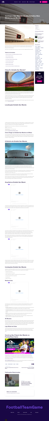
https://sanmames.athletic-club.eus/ (13, 130)
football (36, 54)
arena (36, 46)
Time (38, 66)
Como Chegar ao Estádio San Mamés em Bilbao (11, 59)
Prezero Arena (37, 62)
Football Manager (40, 54)
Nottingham (36, 59)
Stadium (36, 66)
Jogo (35, 55)
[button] (44, 2)
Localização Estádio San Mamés (9, 57)
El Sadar (40, 50)
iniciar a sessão (10, 393)
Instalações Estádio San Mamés (9, 64)
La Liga (38, 55)
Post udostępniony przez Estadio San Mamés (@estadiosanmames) (19, 203)
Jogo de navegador (37, 47)
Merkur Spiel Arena (37, 58)
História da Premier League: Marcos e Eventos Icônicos (10, 383)
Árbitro (40, 62)
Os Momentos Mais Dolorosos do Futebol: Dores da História (26, 383)
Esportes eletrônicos (37, 51)
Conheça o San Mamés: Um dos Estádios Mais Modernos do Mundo (14, 54)
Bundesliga (42, 47)
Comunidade (36, 50)
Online (40, 59)
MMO (41, 58)
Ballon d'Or (39, 46)
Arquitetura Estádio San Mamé (9, 62)
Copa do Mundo (37, 69)
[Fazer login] (40, 2)
